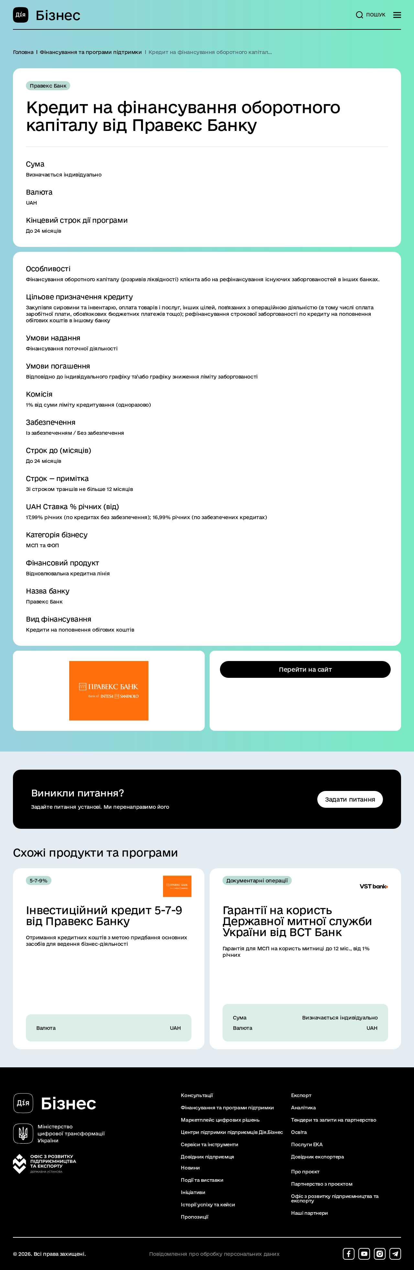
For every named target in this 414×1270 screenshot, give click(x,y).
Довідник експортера (317, 1157)
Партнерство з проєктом (321, 1184)
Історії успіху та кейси (208, 1204)
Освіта (299, 1132)
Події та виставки (202, 1180)
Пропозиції (194, 1217)
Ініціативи (193, 1192)
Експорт (301, 1095)
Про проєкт (305, 1171)
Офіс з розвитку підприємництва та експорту (335, 1198)
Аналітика (303, 1107)
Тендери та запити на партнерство (333, 1120)
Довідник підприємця (207, 1157)
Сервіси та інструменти (209, 1144)
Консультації (196, 1095)
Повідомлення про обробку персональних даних (214, 1254)
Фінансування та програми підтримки (227, 1107)
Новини (190, 1168)
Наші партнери (309, 1213)
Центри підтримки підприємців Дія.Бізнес (232, 1132)
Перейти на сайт (305, 669)
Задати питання (350, 799)
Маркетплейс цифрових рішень (220, 1120)
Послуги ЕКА (307, 1144)
